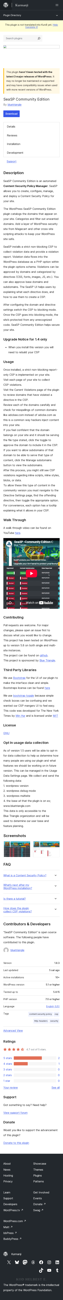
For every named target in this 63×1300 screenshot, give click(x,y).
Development (15, 152)
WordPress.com (14, 1221)
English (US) (53, 1006)
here (17, 533)
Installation (13, 144)
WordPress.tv (13, 1210)
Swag (38, 1210)
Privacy (8, 1181)
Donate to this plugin (16, 1142)
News (6, 1169)
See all (56, 1087)
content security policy (40, 1014)
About (7, 1163)
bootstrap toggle (23, 695)
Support (11, 161)
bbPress (10, 1233)
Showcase (39, 1163)
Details (11, 126)
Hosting (8, 1175)
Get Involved (41, 1192)
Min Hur (20, 715)
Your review (10, 1087)
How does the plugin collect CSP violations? (17, 910)
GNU (6, 733)
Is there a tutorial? (14, 898)
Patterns (38, 1181)
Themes (38, 1169)
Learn (6, 1192)
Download (11, 113)
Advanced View (13, 1030)
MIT (55, 715)
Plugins (37, 1175)
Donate (39, 1204)
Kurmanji (16, 1254)
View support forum (15, 1112)
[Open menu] (57, 5)
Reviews (12, 135)
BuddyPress (12, 1239)
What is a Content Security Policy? (24, 875)
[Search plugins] (39, 38)
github (44, 655)
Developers (10, 1204)
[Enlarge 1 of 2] (25, 845)
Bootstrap (19, 677)
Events (37, 1198)
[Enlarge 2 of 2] (55, 845)
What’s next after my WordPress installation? (17, 886)
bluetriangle (15, 104)
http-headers (41, 1021)
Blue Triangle (47, 660)
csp (56, 1014)
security (54, 1021)
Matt (8, 1227)
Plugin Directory (12, 15)
